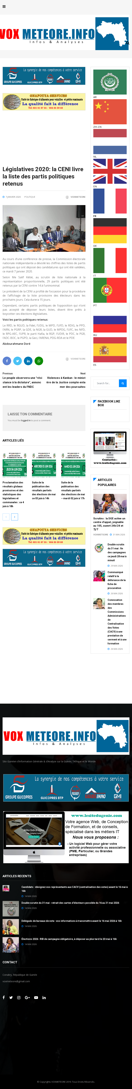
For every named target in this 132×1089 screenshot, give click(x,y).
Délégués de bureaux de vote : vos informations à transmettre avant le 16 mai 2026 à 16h (71, 921)
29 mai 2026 (117, 565)
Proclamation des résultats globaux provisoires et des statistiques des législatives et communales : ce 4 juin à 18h (13, 494)
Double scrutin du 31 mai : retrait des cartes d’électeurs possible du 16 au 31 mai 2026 (70, 902)
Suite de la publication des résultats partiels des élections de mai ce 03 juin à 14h (44, 490)
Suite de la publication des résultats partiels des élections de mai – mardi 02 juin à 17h (73, 490)
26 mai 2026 (117, 593)
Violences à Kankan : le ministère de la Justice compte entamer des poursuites (65, 380)
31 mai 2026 (119, 534)
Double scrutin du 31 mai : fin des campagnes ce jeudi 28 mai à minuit (117, 552)
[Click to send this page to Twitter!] (17, 361)
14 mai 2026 (31, 896)
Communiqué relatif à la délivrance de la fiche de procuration (117, 580)
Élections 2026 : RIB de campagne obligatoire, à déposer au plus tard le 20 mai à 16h (69, 939)
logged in (26, 420)
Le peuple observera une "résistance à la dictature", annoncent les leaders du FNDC (22, 380)
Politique (29, 196)
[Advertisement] (44, 134)
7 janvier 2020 (13, 196)
